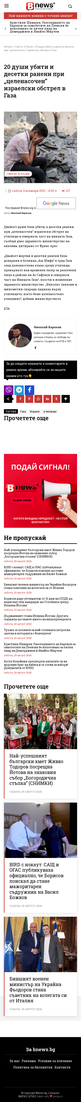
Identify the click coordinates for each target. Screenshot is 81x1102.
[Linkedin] (47, 399)
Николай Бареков (21, 212)
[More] (66, 399)
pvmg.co (58, 1096)
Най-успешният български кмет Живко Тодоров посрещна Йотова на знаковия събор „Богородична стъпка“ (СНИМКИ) (39, 553)
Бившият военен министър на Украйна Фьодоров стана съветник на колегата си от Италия (40, 586)
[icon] (8, 391)
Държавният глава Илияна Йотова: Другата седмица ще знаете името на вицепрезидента (37, 617)
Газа (23, 411)
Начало (8, 46)
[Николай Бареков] (20, 337)
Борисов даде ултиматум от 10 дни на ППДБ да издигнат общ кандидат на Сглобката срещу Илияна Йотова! (38, 602)
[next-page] (75, 28)
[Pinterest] (29, 399)
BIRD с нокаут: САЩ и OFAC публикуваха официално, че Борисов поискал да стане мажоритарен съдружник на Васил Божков (35, 570)
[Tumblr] (56, 399)
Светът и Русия (24, 46)
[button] (71, 6)
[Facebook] (35, 346)
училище (50, 411)
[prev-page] (5, 28)
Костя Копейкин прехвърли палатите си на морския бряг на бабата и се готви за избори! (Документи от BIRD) (36, 664)
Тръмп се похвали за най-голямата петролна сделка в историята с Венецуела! (37, 631)
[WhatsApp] (38, 399)
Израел (35, 411)
